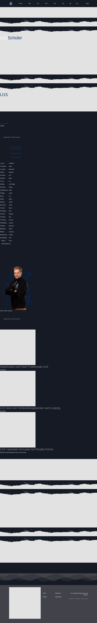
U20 (29, 3)
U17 (38, 3)
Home (20, 3)
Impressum (58, 593)
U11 (63, 3)
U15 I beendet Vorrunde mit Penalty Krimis (26, 449)
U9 (70, 3)
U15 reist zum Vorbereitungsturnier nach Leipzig (30, 408)
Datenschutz (58, 596)
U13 (55, 3)
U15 (46, 3)
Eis (77, 3)
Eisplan (45, 596)
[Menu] (87, 3)
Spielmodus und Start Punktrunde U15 (24, 366)
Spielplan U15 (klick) (12, 137)
